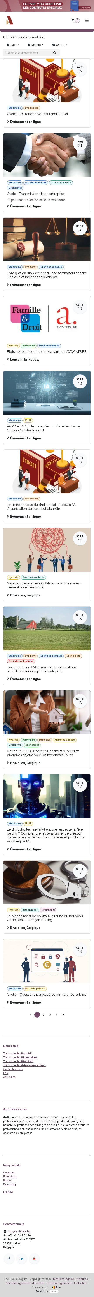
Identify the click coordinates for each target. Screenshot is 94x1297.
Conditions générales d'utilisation (67, 1283)
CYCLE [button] (60, 44)
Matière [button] (36, 44)
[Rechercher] (55, 52)
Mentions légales (63, 1279)
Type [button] (13, 44)
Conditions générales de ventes (25, 1283)
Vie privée (82, 1279)
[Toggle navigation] (87, 20)
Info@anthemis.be (19, 1231)
